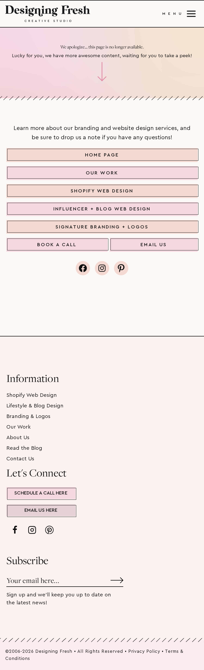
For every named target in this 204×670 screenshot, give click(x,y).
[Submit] (116, 578)
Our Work (18, 427)
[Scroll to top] (190, 648)
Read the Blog (24, 448)
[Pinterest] (49, 529)
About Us (17, 437)
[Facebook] (14, 529)
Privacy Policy (144, 651)
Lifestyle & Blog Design (34, 405)
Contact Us (20, 458)
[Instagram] (32, 529)
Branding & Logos (28, 416)
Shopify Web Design (31, 395)
